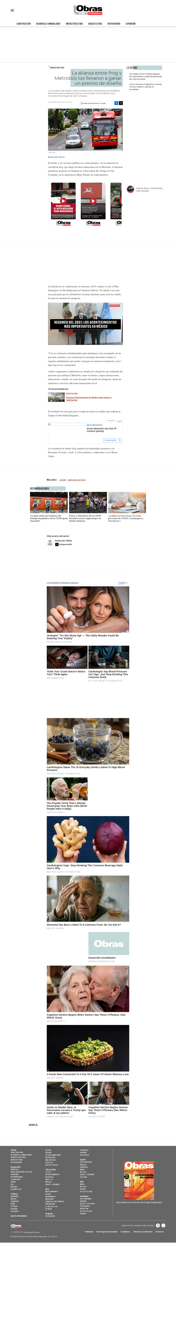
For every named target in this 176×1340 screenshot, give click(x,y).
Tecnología (15, 1179)
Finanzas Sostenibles (54, 1201)
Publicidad (89, 1232)
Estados (14, 1206)
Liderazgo (84, 1150)
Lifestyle (49, 1162)
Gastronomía (85, 1199)
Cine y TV (49, 1179)
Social (48, 1194)
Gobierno (15, 1196)
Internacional (17, 1177)
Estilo (48, 1172)
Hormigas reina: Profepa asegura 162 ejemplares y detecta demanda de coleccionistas (145, 76)
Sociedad (14, 1211)
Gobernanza (50, 1196)
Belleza (83, 1172)
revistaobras (158, 1225)
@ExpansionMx (65, 544)
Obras (13, 1150)
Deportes (49, 1177)
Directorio (160, 1232)
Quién (83, 1159)
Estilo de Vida (86, 1211)
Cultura (83, 1177)
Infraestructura (74, 23)
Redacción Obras (63, 540)
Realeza (83, 1165)
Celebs (83, 1189)
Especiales (84, 1155)
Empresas (15, 1169)
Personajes (85, 1206)
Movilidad (49, 1199)
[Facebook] (116, 103)
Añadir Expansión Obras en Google (94, 103)
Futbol (48, 1150)
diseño (63, 480)
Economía (15, 1174)
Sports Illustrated (19, 1216)
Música (48, 1182)
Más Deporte (50, 1160)
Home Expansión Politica (21, 1172)
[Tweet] (121, 103)
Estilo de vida (86, 1191)
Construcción (23, 23)
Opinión (14, 1209)
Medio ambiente (51, 1191)
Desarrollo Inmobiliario (48, 23)
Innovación (50, 1204)
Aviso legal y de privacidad (107, 1232)
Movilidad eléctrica (77, 480)
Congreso (15, 1201)
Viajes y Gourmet (52, 1184)
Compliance (125, 1232)
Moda (82, 1169)
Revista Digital (51, 1165)
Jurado (83, 1213)
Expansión (130, 23)
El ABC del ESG (51, 1206)
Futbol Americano (53, 1155)
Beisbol (48, 1152)
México (13, 1199)
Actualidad (50, 1216)
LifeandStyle (16, 1189)
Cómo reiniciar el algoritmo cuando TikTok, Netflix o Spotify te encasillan (145, 87)
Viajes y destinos (87, 1203)
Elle (81, 1182)
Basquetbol (50, 1157)
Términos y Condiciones (142, 1232)
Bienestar (84, 1208)
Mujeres (14, 1187)
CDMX (13, 1204)
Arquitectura (95, 23)
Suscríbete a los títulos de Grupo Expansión (139, 1202)
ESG (12, 1184)
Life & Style (50, 1169)
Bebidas (83, 1201)
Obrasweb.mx (163, 1225)
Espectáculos (86, 1162)
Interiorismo (113, 23)
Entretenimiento (52, 1174)
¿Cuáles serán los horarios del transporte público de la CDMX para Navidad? (49, 518)
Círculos (84, 1167)
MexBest (84, 1196)
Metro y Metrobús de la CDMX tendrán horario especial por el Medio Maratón (85, 518)
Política (14, 1194)
